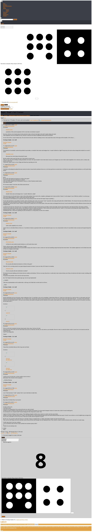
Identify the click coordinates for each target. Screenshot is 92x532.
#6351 (15, 388)
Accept (36, 524)
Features (5, 4)
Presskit (5, 15)
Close (2, 530)
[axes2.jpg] (10, 310)
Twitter (4, 143)
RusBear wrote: (9, 129)
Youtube (9, 142)
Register (6, 104)
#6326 (15, 371)
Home (2, 115)
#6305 (15, 218)
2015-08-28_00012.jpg (9, 369)
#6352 (15, 395)
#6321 (15, 323)
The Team (5, 12)
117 (12, 433)
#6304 (15, 186)
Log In (3, 516)
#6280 (15, 124)
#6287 (15, 164)
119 (15, 433)
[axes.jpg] (10, 319)
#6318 (15, 292)
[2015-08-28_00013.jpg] (10, 356)
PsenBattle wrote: (9, 154)
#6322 (15, 342)
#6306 (15, 237)
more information (30, 524)
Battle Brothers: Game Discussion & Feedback (19, 115)
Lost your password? (13, 102)
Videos (7, 10)
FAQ (4, 7)
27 (6, 433)
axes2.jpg (8, 312)
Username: (4, 439)
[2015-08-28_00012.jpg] (10, 366)
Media (4, 8)
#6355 (15, 402)
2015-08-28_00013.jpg (9, 359)
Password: (4, 440)
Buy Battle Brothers (7, 6)
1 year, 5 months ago (34, 120)
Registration (5, 14)
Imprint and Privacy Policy (22, 519)
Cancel (10, 108)
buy (5, 117)
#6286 (15, 145)
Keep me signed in (7, 442)
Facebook (5, 142)
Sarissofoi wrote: (9, 261)
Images (7, 9)
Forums (4, 13)
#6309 (15, 257)
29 (8, 433)
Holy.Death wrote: (10, 241)
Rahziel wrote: (9, 191)
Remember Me (5, 102)
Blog (4, 3)
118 (14, 433)
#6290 (15, 172)
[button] (1, 18)
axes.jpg (7, 321)
